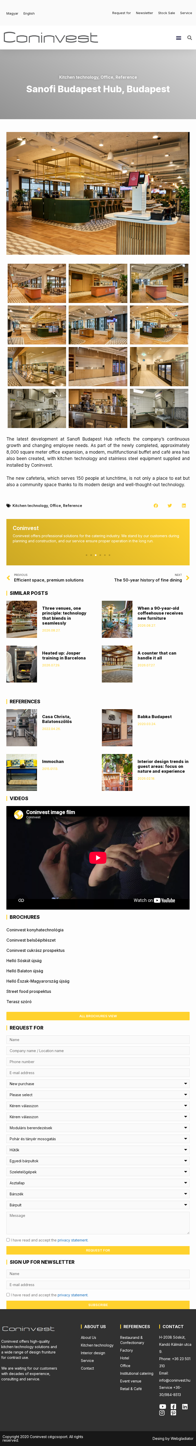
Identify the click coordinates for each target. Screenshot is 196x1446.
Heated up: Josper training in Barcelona (64, 655)
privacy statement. (73, 1240)
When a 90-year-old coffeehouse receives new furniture (160, 613)
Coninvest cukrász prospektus (35, 950)
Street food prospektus (28, 991)
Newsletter (144, 13)
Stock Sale (166, 13)
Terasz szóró (19, 1001)
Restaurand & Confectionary (132, 1340)
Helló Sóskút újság (24, 960)
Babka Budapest (155, 716)
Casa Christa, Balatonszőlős (57, 719)
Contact (87, 1368)
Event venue (130, 1381)
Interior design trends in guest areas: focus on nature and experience (163, 766)
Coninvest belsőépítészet (31, 940)
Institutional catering (136, 1373)
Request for (121, 13)
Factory (126, 1350)
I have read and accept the (49, 1240)
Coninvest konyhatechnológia (35, 929)
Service (186, 13)
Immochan (53, 761)
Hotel (124, 1358)
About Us (88, 1337)
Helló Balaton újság (24, 970)
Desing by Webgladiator (173, 1438)
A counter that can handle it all (157, 655)
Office (107, 77)
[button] (178, 37)
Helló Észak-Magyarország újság (37, 981)
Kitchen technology (78, 77)
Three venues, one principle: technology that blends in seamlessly (64, 616)
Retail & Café (131, 1389)
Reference (126, 77)
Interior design (93, 1353)
